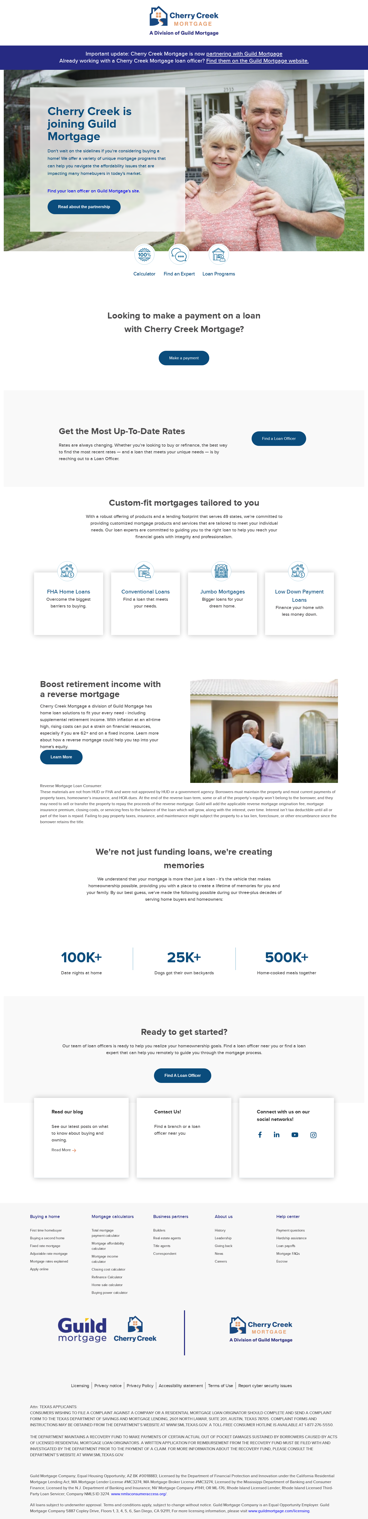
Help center (288, 1216)
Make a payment (184, 358)
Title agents (161, 1245)
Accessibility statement (181, 1385)
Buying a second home (47, 1238)
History (220, 1230)
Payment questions (290, 1230)
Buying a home (45, 1216)
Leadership (223, 1238)
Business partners (170, 1216)
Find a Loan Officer (279, 438)
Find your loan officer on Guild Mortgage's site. (94, 191)
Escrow (281, 1261)
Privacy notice (107, 1385)
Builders (159, 1230)
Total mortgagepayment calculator (106, 1233)
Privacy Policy (140, 1385)
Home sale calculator (107, 1284)
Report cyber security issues (265, 1385)
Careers (221, 1261)
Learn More (61, 757)
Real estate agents (167, 1238)
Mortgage (113, 1216)
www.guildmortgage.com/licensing (278, 1511)
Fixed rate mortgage (45, 1245)
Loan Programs (219, 273)
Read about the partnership (84, 207)
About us (224, 1216)
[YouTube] (294, 1135)
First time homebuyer (46, 1230)
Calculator (144, 273)
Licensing (80, 1385)
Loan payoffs (285, 1245)
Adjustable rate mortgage (49, 1253)
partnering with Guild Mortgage (244, 54)
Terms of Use (220, 1385)
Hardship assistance (291, 1238)
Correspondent (164, 1253)
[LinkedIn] (276, 1135)
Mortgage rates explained (49, 1261)
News (219, 1253)
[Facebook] (259, 1135)
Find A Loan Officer (182, 1075)
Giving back (223, 1245)
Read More (61, 1150)
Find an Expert (179, 273)
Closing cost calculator (108, 1269)
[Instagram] (312, 1135)
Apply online (39, 1269)
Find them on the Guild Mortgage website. (257, 61)
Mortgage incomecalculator (105, 1259)
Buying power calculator (109, 1292)
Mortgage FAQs (288, 1253)
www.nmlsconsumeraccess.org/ (138, 1494)
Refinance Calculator (107, 1277)
